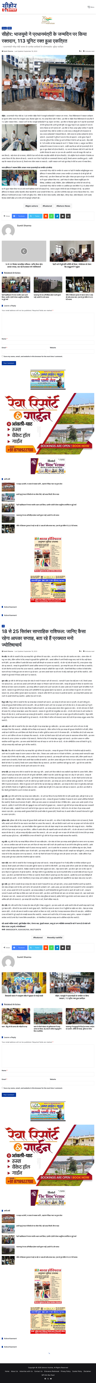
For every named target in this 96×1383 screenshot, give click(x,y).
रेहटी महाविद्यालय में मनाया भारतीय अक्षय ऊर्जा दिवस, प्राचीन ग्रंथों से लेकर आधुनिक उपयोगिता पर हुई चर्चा (15, 297)
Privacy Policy (66, 1371)
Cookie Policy (77, 1371)
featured (48, 206)
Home (7, 1371)
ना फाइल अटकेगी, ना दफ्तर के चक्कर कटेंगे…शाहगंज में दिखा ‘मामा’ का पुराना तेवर (39, 484)
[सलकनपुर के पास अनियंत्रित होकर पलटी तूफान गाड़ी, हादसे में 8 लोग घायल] (48, 285)
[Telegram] (57, 216)
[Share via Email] (62, 216)
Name (4, 339)
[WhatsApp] (51, 216)
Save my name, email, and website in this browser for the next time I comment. (33, 356)
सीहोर (9, 28)
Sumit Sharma (8, 51)
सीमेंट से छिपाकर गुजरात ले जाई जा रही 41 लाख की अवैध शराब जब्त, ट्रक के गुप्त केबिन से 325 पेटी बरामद (79, 297)
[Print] (68, 216)
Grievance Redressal (51, 1371)
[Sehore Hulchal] (9, 7)
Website (53, 348)
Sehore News (64, 206)
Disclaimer (87, 1371)
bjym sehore (32, 206)
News (4, 28)
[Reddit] (45, 216)
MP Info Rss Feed (48, 1375)
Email (4, 348)
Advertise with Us (26, 1371)
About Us (14, 1371)
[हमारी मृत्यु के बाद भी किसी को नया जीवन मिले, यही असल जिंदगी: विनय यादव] (8, 497)
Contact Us (38, 1371)
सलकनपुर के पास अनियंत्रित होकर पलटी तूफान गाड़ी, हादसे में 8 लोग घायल (37, 515)
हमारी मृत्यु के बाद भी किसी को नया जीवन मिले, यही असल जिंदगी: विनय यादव (37, 494)
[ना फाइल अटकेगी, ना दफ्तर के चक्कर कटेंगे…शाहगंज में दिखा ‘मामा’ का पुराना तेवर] (8, 487)
